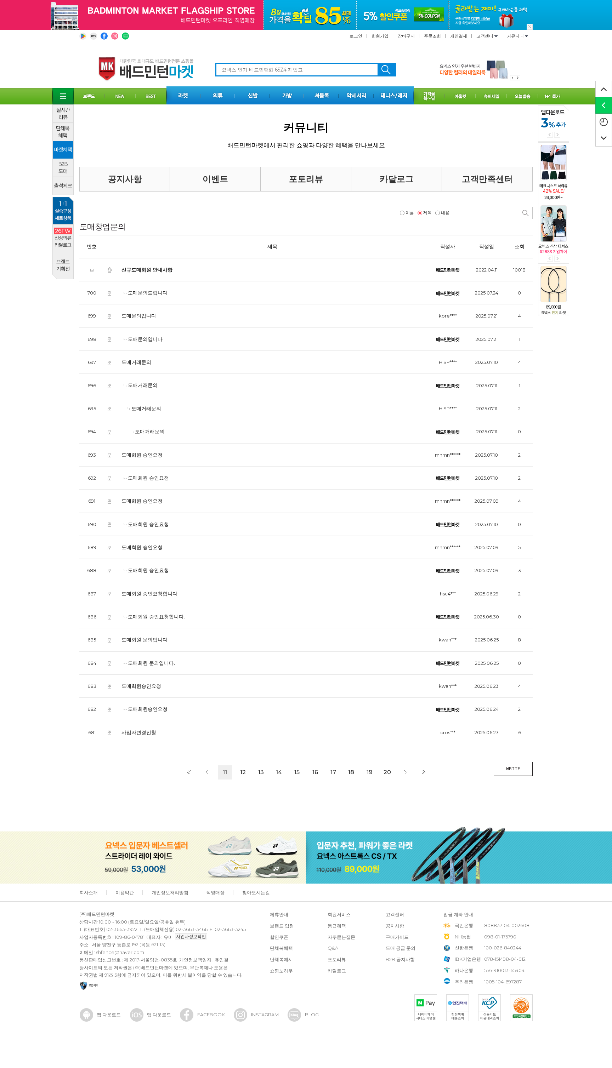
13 (261, 772)
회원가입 (380, 36)
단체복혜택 (281, 948)
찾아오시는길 (256, 892)
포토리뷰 (306, 179)
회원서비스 (339, 914)
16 (315, 772)
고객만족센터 (487, 179)
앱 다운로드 (109, 1014)
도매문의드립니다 (148, 293)
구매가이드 (397, 937)
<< (189, 772)
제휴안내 (279, 914)
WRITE (513, 768)
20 (387, 772)
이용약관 (124, 892)
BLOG (312, 1014)
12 (243, 772)
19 (369, 772)
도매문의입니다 (138, 316)
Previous (550, 135)
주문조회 (432, 36)
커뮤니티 (516, 36)
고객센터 (485, 36)
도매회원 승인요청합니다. (149, 593)
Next (557, 135)
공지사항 (125, 179)
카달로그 (397, 179)
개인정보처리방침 (170, 892)
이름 (409, 212)
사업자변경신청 (138, 732)
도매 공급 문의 (400, 948)
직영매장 (215, 892)
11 (225, 772)
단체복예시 (281, 959)
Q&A (333, 948)
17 (333, 772)
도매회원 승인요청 (142, 454)
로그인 (356, 36)
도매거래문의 (136, 362)
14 (279, 772)
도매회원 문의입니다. (145, 639)
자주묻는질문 (341, 937)
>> (423, 772)
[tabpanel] (480, 69)
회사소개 (88, 892)
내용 (445, 212)
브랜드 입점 (282, 926)
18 (351, 772)
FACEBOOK (211, 1014)
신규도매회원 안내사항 (146, 270)
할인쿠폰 (279, 937)
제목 (427, 212)
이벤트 (215, 179)
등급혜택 (337, 926)
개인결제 (458, 36)
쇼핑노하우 (281, 970)
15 (297, 772)
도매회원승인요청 (141, 686)
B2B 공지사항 (400, 959)
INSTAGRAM (265, 1014)
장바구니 (406, 36)
